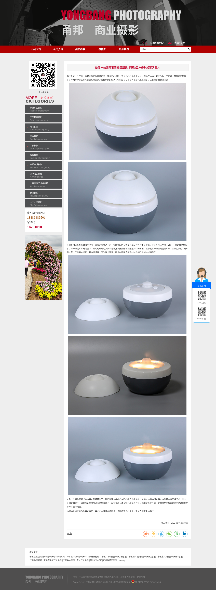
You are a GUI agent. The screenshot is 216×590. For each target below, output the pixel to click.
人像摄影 (34, 145)
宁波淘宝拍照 (36, 560)
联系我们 (124, 49)
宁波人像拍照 (121, 556)
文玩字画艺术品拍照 (39, 183)
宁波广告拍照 (108, 556)
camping (122, 560)
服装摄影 (34, 155)
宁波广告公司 (83, 560)
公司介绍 (58, 49)
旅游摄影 (34, 193)
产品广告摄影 (36, 108)
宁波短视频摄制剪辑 (39, 556)
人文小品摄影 (36, 202)
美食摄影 (34, 136)
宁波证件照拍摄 (136, 556)
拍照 (140, 76)
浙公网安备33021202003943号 (148, 582)
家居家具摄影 (36, 164)
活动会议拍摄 (36, 174)
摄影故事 (80, 49)
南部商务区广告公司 (53, 560)
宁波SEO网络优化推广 (90, 556)
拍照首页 (36, 49)
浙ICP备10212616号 (121, 582)
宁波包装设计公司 (57, 556)
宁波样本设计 (69, 560)
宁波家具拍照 (164, 556)
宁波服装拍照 (177, 556)
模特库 (102, 49)
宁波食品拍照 (150, 556)
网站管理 (141, 577)
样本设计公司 (73, 556)
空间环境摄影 (36, 117)
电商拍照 (34, 126)
